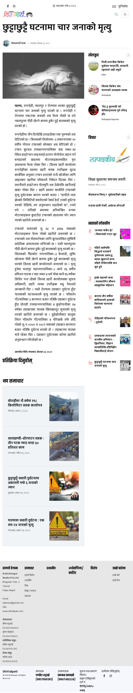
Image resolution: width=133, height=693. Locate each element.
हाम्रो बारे (116, 575)
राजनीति (28, 580)
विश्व (26, 585)
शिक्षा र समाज (30, 590)
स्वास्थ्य (28, 596)
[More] (128, 55)
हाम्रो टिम (116, 580)
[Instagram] (14, 6)
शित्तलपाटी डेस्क (18, 43)
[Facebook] (7, 6)
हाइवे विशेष (29, 575)
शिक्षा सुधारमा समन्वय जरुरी (106, 179)
